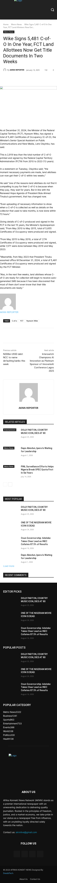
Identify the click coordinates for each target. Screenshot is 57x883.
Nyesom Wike (32, 321)
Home (6, 24)
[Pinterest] (32, 78)
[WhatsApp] (39, 78)
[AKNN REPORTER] (5, 69)
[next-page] (10, 484)
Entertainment (9, 430)
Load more (8, 566)
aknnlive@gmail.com (26, 832)
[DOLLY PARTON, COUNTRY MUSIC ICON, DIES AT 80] (10, 437)
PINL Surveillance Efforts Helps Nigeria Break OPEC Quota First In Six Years (37, 469)
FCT (21, 321)
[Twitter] (25, 78)
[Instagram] (25, 854)
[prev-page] (5, 484)
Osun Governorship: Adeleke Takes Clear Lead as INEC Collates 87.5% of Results (36, 541)
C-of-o (14, 321)
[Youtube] (40, 854)
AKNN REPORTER (17, 70)
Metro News (16, 24)
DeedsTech (8, 873)
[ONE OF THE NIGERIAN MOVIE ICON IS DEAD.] (10, 526)
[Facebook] (18, 78)
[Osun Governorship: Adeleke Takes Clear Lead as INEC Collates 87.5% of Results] (10, 542)
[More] (47, 78)
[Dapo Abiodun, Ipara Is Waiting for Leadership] (10, 455)
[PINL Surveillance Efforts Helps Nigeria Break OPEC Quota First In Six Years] (10, 473)
